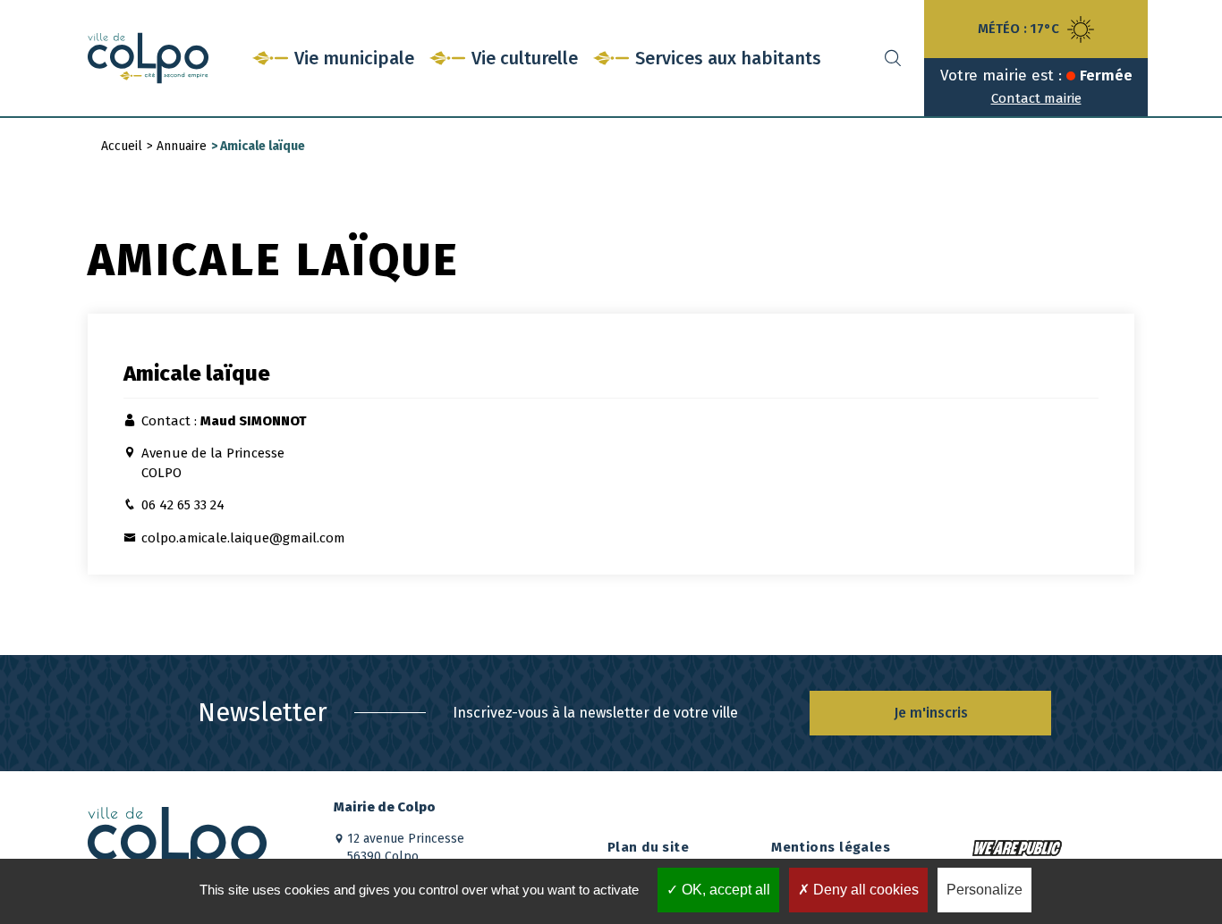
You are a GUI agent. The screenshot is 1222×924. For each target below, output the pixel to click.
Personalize (984, 889)
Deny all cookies (864, 889)
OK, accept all (724, 889)
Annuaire (182, 146)
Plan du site (648, 847)
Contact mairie (1036, 98)
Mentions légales (830, 847)
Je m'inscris (931, 712)
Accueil (121, 146)
